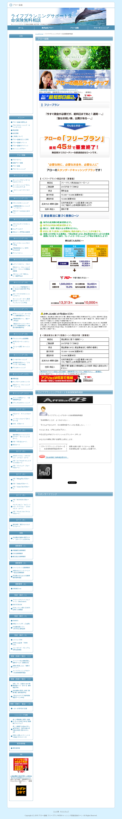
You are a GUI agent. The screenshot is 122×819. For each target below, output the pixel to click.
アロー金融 (16, 166)
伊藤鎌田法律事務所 (19, 550)
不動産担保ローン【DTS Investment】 (20, 249)
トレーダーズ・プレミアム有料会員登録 (21, 649)
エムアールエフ (18, 229)
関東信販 (15, 378)
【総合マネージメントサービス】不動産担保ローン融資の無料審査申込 (21, 325)
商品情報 (15, 130)
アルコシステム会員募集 (20, 338)
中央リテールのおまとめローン (21, 212)
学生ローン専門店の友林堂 (21, 232)
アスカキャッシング (19, 367)
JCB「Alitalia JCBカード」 (21, 484)
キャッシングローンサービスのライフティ (21, 181)
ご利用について (18, 136)
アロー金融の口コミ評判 (20, 139)
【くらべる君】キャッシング (21, 347)
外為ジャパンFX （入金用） (22, 624)
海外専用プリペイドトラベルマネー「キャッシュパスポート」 (21, 436)
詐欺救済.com (17, 588)
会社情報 (15, 133)
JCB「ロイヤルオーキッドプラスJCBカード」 (22, 462)
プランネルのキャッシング (21, 403)
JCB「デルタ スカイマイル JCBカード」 (21, 512)
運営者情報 (16, 748)
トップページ (39, 34)
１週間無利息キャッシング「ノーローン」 (21, 207)
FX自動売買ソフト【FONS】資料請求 (19, 628)
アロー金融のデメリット (20, 145)
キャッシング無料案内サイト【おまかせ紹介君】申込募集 (21, 289)
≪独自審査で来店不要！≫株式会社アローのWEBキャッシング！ (21, 777)
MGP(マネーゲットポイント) (21, 342)
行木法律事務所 (18, 553)
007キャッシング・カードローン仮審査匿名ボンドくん (22, 314)
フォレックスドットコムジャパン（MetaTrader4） (21, 600)
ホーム (20, 28)
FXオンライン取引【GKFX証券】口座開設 (21, 608)
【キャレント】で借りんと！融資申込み (20, 275)
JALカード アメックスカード (22, 415)
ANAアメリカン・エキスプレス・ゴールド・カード (21, 457)
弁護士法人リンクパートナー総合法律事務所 (21, 571)
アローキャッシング (19, 169)
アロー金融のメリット (20, 142)
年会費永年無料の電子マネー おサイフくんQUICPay (21, 538)
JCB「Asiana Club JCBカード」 (21, 488)
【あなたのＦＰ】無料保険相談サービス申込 (21, 696)
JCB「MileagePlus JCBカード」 (21, 479)
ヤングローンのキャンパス (21, 382)
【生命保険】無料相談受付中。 (57, 457)
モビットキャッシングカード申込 (21, 244)
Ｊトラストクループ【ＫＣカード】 (21, 419)
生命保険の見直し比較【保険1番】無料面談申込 (21, 691)
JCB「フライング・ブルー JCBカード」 (21, 466)
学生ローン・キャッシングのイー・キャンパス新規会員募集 (21, 269)
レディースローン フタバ (21, 264)
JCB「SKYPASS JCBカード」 (21, 500)
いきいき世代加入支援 (20, 708)
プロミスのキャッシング (20, 203)
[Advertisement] (74, 514)
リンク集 (56, 811)
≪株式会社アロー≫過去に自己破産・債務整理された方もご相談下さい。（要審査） (70, 372)
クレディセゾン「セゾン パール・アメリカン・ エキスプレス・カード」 (21, 506)
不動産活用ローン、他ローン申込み (21, 319)
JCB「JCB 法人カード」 (20, 441)
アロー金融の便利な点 (20, 122)
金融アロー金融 (18, 163)
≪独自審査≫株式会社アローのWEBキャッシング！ (58, 90)
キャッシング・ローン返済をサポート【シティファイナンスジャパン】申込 (21, 301)
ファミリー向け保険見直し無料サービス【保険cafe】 (21, 662)
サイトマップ (64, 811)
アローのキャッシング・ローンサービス (21, 126)
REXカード (16, 445)
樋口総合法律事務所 (19, 556)
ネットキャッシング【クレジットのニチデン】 (21, 186)
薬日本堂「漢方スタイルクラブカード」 (21, 525)
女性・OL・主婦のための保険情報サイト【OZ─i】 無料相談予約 (22, 685)
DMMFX (15, 620)
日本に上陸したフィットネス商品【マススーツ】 (21, 736)
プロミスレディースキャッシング (21, 225)
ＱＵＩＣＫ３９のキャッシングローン (21, 295)
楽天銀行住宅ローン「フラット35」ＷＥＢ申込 (21, 363)
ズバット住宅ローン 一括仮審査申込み (21, 398)
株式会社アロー (47, 28)
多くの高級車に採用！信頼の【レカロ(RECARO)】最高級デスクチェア (22, 721)
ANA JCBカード (18, 424)
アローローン (17, 160)
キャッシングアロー (19, 149)
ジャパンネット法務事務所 (21, 567)
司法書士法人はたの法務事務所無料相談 (21, 576)
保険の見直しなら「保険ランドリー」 (21, 666)
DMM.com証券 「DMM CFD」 (20, 644)
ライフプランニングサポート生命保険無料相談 (41, 18)
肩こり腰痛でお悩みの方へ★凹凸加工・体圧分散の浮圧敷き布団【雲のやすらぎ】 (21, 729)
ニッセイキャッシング (20, 359)
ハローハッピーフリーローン (21, 191)
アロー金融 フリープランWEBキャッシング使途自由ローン (61, 815)
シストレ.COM (17, 640)
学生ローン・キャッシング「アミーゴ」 (21, 386)
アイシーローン (18, 253)
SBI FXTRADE (17, 604)
